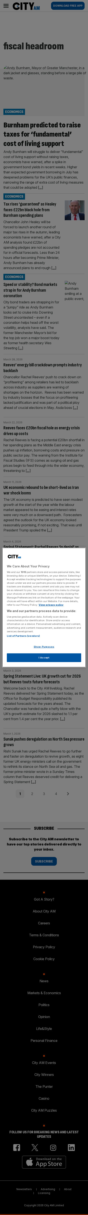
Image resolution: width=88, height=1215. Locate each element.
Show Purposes (44, 646)
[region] (44, 608)
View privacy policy (51, 604)
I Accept (44, 657)
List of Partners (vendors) (23, 635)
